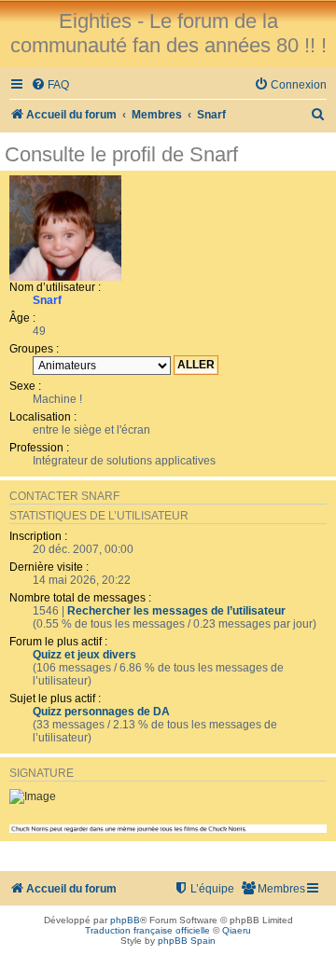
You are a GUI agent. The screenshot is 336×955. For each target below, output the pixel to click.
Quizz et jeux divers (84, 654)
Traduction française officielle (147, 930)
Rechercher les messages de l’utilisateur (176, 610)
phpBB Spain (187, 940)
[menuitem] (50, 85)
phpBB (125, 920)
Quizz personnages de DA (101, 711)
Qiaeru (236, 930)
